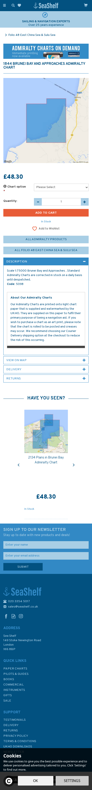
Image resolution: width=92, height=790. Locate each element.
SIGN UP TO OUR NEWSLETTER (36, 532)
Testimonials (14, 720)
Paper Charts (15, 669)
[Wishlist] (20, 5)
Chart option (14, 189)
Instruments (14, 690)
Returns (10, 731)
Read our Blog (13, 616)
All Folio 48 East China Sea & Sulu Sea (46, 250)
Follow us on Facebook (6, 616)
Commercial (13, 685)
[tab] (46, 261)
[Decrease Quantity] (38, 202)
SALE (7, 701)
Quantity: (10, 201)
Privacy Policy (15, 736)
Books (8, 679)
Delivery (11, 725)
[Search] (12, 5)
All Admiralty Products (46, 239)
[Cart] (86, 5)
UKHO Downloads (17, 747)
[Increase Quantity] (85, 202)
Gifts (7, 695)
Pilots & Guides (16, 674)
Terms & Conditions (19, 741)
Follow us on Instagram (21, 616)
